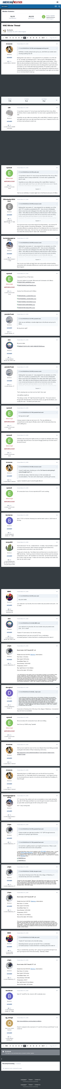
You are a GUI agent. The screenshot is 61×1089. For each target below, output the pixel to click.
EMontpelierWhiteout (9, 200)
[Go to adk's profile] (9, 113)
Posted (22, 43)
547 (10, 705)
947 (10, 532)
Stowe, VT (11, 333)
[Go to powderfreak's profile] (9, 319)
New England (22, 31)
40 (36, 37)
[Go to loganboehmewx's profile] (43, 16)
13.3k (10, 185)
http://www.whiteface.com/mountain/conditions (29, 1021)
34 (18, 37)
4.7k (10, 357)
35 (21, 37)
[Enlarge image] (26, 282)
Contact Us (37, 1079)
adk (9, 107)
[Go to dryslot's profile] (4, 31)
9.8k (10, 559)
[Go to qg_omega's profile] (9, 1023)
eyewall (9, 167)
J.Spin (9, 646)
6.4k (10, 663)
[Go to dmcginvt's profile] (9, 693)
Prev (6, 37)
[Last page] (47, 38)
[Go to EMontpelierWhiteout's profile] (9, 206)
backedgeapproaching (40, 48)
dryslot (11, 30)
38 (30, 37)
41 (39, 37)
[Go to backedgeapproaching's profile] (9, 245)
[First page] (3, 38)
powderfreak (9, 314)
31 (10, 37)
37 (27, 37)
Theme (30, 1079)
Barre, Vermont (11, 63)
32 (13, 37)
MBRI (9, 591)
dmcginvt (9, 687)
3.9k (10, 1036)
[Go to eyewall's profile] (9, 173)
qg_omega (9, 1017)
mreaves (9, 44)
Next (43, 37)
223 (10, 218)
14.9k (10, 61)
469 (10, 609)
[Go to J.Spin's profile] (9, 651)
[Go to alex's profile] (9, 345)
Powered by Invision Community (30, 1081)
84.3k (10, 331)
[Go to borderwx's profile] (9, 520)
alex (9, 340)
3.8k (10, 257)
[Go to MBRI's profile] (9, 597)
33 (16, 37)
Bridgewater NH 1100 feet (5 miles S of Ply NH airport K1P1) (9, 563)
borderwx (9, 515)
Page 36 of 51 (53, 37)
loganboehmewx (50, 17)
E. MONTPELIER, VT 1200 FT (9, 222)
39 (33, 37)
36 (24, 37)
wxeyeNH (9, 542)
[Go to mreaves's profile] (9, 49)
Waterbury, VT (11, 665)
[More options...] (57, 44)
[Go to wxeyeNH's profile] (9, 547)
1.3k (10, 125)
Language (23, 1079)
